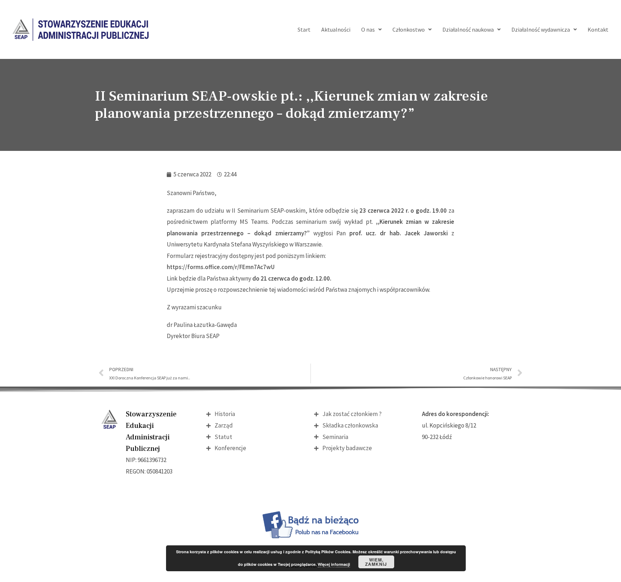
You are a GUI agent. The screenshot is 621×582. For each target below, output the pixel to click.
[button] (371, 29)
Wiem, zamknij (376, 561)
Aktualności (335, 29)
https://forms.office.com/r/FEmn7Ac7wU (221, 267)
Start (304, 29)
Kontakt (598, 29)
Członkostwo (408, 29)
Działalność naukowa (468, 29)
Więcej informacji (334, 564)
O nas (368, 29)
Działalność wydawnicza (540, 29)
